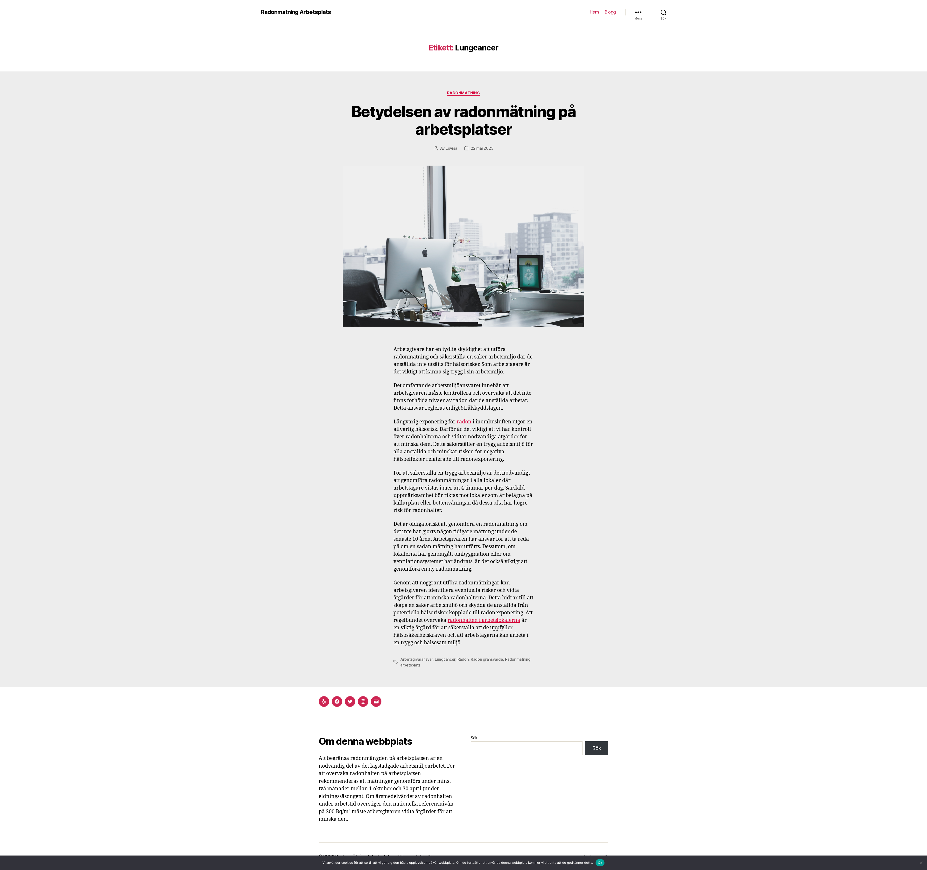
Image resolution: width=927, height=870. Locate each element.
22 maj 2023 (482, 148)
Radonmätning (463, 93)
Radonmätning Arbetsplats (296, 12)
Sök (474, 737)
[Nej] (921, 862)
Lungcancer (445, 659)
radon (464, 422)
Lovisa (451, 148)
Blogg (610, 11)
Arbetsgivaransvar (416, 659)
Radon (463, 659)
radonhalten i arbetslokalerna (484, 620)
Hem (594, 11)
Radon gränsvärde (487, 659)
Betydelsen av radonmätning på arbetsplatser (463, 120)
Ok (600, 862)
